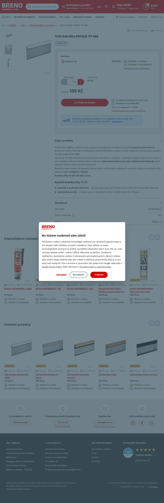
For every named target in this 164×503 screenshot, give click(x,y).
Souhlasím (98, 275)
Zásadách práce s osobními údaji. (95, 267)
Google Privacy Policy (52, 267)
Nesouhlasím (78, 275)
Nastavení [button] (61, 274)
